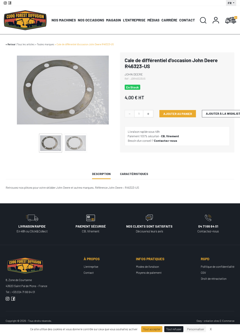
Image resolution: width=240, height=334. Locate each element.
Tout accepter (151, 329)
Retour (11, 44)
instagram (7, 300)
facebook (13, 300)
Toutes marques (45, 44)
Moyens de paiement (149, 272)
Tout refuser (174, 329)
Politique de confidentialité (217, 266)
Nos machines (64, 20)
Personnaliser (195, 329)
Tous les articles (25, 44)
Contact (187, 20)
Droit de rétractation (213, 278)
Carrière (169, 20)
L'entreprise (134, 20)
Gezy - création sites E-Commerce (215, 320)
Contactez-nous (165, 140)
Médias (153, 20)
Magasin (113, 20)
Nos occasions (91, 20)
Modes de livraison (147, 266)
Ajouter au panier (177, 113)
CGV (203, 272)
